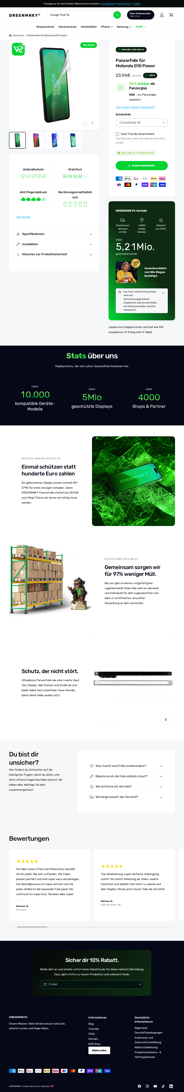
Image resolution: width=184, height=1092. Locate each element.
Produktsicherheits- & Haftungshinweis (148, 1055)
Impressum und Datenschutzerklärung (148, 1040)
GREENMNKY (15, 1086)
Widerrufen (99, 1050)
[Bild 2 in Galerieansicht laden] (35, 140)
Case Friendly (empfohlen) (137, 134)
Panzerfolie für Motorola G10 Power (47, 35)
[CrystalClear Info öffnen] (18, 49)
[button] (171, 15)
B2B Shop (94, 1044)
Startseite (18, 35)
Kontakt (93, 1039)
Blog (91, 1023)
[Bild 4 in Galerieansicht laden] (73, 140)
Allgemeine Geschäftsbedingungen (148, 1030)
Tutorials (93, 1028)
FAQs (91, 1034)
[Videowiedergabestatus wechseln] (166, 719)
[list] (92, 398)
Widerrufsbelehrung (146, 1047)
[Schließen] (163, 293)
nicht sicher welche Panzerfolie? (135, 107)
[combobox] (84, 15)
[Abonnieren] (140, 984)
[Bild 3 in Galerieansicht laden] (54, 140)
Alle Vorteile (23, 217)
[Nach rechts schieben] (92, 123)
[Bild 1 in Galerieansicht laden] (17, 140)
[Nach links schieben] (85, 123)
